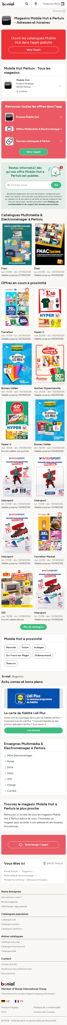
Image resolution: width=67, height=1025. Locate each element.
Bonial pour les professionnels (16, 969)
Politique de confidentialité (47, 1007)
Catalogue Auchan (10, 942)
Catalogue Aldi (8, 951)
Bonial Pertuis (11, 871)
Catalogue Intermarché (13, 946)
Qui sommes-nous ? (11, 897)
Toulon (25, 647)
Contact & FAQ (9, 964)
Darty (10, 773)
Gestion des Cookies (44, 1012)
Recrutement (8, 973)
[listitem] (17, 250)
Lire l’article (33, 730)
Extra (10, 767)
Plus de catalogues (33, 627)
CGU (3, 1012)
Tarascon (11, 663)
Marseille (11, 647)
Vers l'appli (34, 49)
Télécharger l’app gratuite (14, 906)
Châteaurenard (43, 655)
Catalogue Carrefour (11, 928)
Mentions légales (10, 1007)
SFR (9, 779)
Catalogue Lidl (8, 919)
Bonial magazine (9, 901)
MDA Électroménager (19, 755)
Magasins (27, 871)
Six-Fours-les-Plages (17, 655)
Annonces (57, 11)
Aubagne (39, 647)
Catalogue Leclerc (10, 924)
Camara (11, 790)
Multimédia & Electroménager (19, 876)
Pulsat (10, 761)
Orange (11, 784)
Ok (56, 185)
